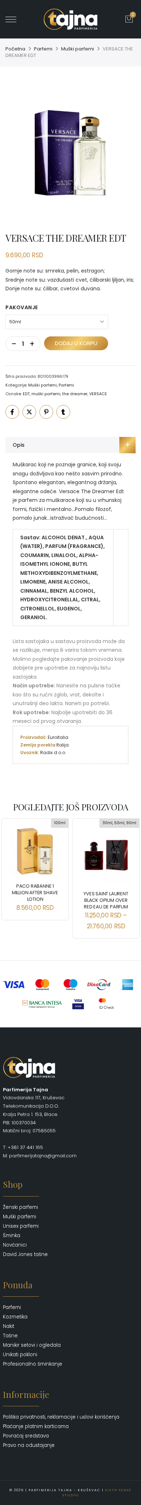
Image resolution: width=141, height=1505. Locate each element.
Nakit (8, 1326)
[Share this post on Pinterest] (46, 412)
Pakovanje (21, 307)
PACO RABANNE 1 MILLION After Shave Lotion (35, 893)
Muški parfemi (77, 48)
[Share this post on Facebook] (12, 412)
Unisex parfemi (21, 1226)
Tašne (10, 1335)
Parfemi (43, 48)
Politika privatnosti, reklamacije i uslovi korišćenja (61, 1417)
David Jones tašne (25, 1254)
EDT (26, 394)
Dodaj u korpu (76, 343)
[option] (70, 151)
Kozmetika (15, 1316)
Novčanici (15, 1245)
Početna (15, 48)
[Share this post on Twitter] (29, 412)
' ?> (20, 19)
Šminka (11, 1235)
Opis (19, 445)
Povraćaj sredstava (26, 1435)
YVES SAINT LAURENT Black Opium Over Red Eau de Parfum (106, 900)
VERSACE (98, 394)
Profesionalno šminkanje (32, 1364)
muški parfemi (45, 394)
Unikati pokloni (20, 1354)
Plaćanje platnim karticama (36, 1426)
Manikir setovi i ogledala (32, 1345)
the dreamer (74, 394)
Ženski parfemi (20, 1207)
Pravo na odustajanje (29, 1445)
